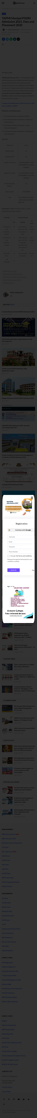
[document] (18, 559)
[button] (32, 498)
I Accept (13, 556)
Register (13, 570)
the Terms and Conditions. (24, 556)
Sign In (34, 570)
